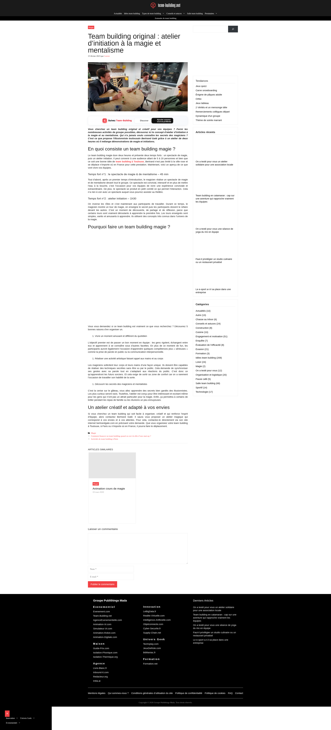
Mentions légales (96, 693)
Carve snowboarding (206, 90)
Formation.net (150, 663)
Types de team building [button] (151, 13)
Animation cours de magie (109, 488)
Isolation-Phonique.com (105, 652)
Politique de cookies (215, 693)
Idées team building (132, 13)
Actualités (118, 13)
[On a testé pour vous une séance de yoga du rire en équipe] (215, 215)
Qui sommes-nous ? (118, 693)
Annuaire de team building (165, 18)
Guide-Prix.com (101, 648)
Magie (91, 27)
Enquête (200, 340)
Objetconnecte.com (153, 624)
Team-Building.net (102, 616)
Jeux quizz (201, 86)
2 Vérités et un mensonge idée (211, 107)
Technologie (202, 392)
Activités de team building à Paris (104, 439)
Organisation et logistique (209, 375)
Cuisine (199, 332)
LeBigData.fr (149, 611)
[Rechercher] (233, 29)
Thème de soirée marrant (209, 120)
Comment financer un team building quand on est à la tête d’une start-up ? (121, 436)
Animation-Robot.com (104, 633)
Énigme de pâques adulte (209, 94)
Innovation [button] (10, 718)
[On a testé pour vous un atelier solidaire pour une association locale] (215, 148)
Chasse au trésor (204, 319)
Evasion (200, 349)
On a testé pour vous (206, 370)
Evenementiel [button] (11, 723)
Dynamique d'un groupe (208, 116)
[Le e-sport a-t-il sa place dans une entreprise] (215, 276)
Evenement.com (101, 611)
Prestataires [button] (209, 13)
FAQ (230, 693)
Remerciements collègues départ (213, 111)
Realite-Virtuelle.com (154, 615)
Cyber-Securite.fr (152, 628)
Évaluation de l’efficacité (208, 345)
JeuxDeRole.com (152, 648)
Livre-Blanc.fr (100, 668)
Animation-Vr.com (102, 624)
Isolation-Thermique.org (105, 657)
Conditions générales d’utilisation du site (152, 693)
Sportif (199, 387)
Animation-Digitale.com (105, 637)
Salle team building (195, 13)
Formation (201, 353)
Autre (198, 315)
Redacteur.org (100, 676)
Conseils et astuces (206, 323)
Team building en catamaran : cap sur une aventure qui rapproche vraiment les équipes (215, 198)
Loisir (198, 362)
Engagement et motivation (209, 336)
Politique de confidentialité (188, 693)
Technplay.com (151, 644)
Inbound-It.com (101, 672)
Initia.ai (96, 681)
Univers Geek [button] (26, 718)
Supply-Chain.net (152, 632)
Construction (202, 328)
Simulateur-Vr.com (102, 628)
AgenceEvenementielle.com (107, 620)
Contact (239, 693)
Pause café (201, 379)
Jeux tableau (202, 103)
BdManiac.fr (149, 652)
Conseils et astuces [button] (174, 13)
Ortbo (198, 99)
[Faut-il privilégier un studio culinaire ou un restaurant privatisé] (215, 246)
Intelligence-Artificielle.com (157, 620)
